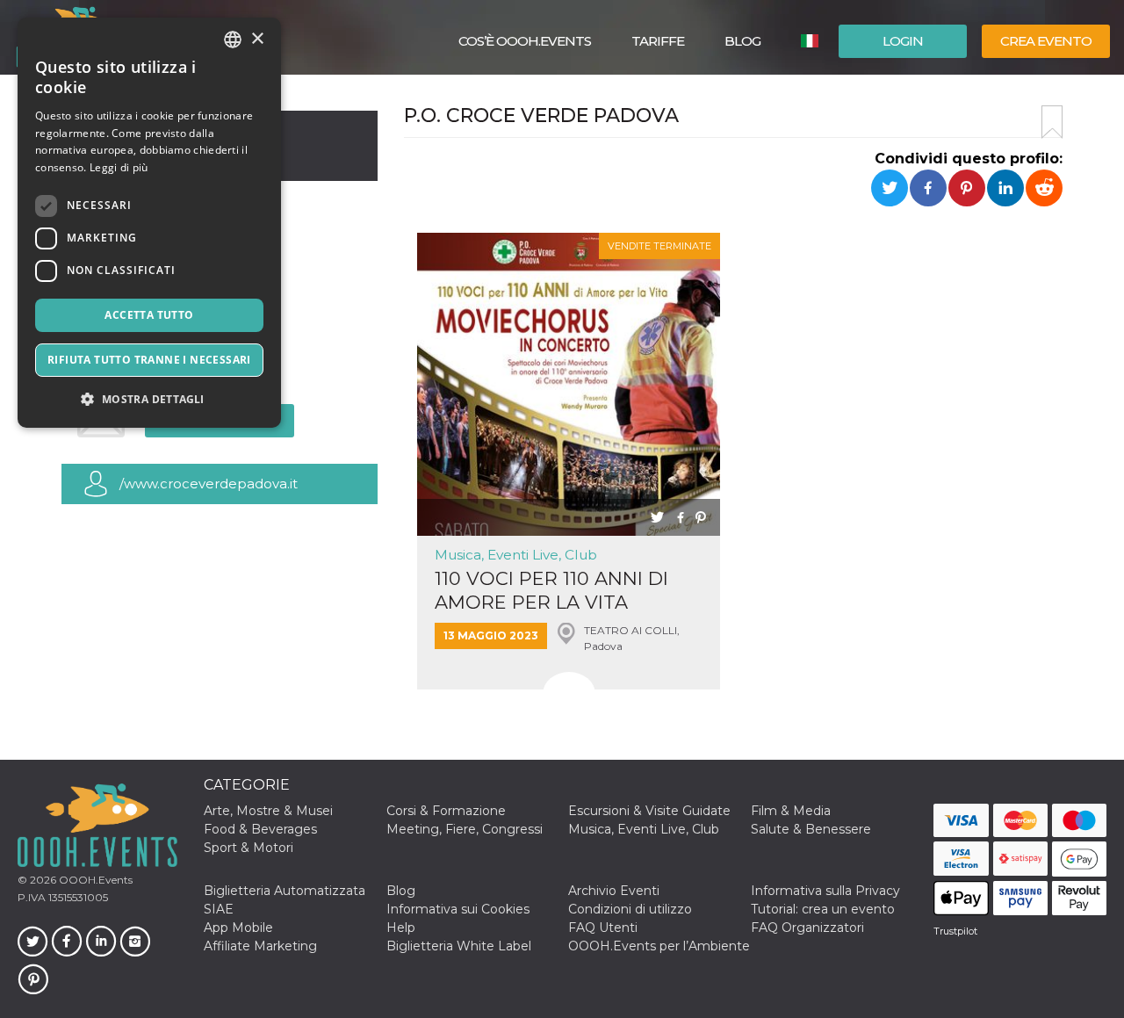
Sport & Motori (248, 848)
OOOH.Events (94, 879)
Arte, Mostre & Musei (268, 811)
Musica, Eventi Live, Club (516, 554)
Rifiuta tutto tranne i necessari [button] (149, 359)
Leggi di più (119, 167)
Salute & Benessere (811, 829)
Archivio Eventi (613, 891)
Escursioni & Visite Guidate (649, 811)
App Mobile (238, 927)
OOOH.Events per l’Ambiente (659, 946)
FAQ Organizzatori (807, 927)
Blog (742, 40)
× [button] (256, 39)
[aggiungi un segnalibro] (1052, 122)
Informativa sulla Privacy (825, 891)
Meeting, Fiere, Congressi (464, 829)
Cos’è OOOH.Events (524, 40)
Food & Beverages (260, 829)
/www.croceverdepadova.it (208, 483)
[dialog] (149, 223)
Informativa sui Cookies (458, 909)
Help (400, 927)
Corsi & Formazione (446, 811)
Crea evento (1046, 40)
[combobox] (232, 39)
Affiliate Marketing (260, 946)
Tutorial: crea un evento (823, 909)
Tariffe (657, 40)
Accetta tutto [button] (148, 314)
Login (903, 40)
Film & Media (791, 811)
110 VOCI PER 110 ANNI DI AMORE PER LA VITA (551, 590)
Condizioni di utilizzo (630, 909)
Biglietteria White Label (458, 946)
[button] (149, 399)
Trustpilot (955, 931)
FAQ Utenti (603, 927)
